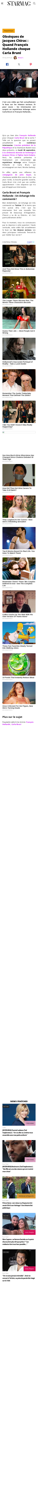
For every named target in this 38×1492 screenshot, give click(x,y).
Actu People (29, 1232)
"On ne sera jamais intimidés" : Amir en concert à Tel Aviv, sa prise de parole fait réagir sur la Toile (18, 1278)
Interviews (30, 1123)
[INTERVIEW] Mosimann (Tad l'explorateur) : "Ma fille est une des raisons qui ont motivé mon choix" (17, 1169)
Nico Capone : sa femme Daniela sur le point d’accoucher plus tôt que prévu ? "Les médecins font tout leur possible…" (18, 1241)
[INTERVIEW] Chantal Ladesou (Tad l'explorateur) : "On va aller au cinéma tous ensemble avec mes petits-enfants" (17, 1132)
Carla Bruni (19, 138)
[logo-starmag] (19, 3)
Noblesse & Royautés (26, 1196)
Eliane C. (21, 58)
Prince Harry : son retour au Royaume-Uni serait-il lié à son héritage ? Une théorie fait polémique (17, 1205)
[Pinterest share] (31, 64)
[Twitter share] (19, 64)
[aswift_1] (19, 22)
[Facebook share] (7, 64)
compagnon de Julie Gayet (16, 175)
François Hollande (27, 135)
